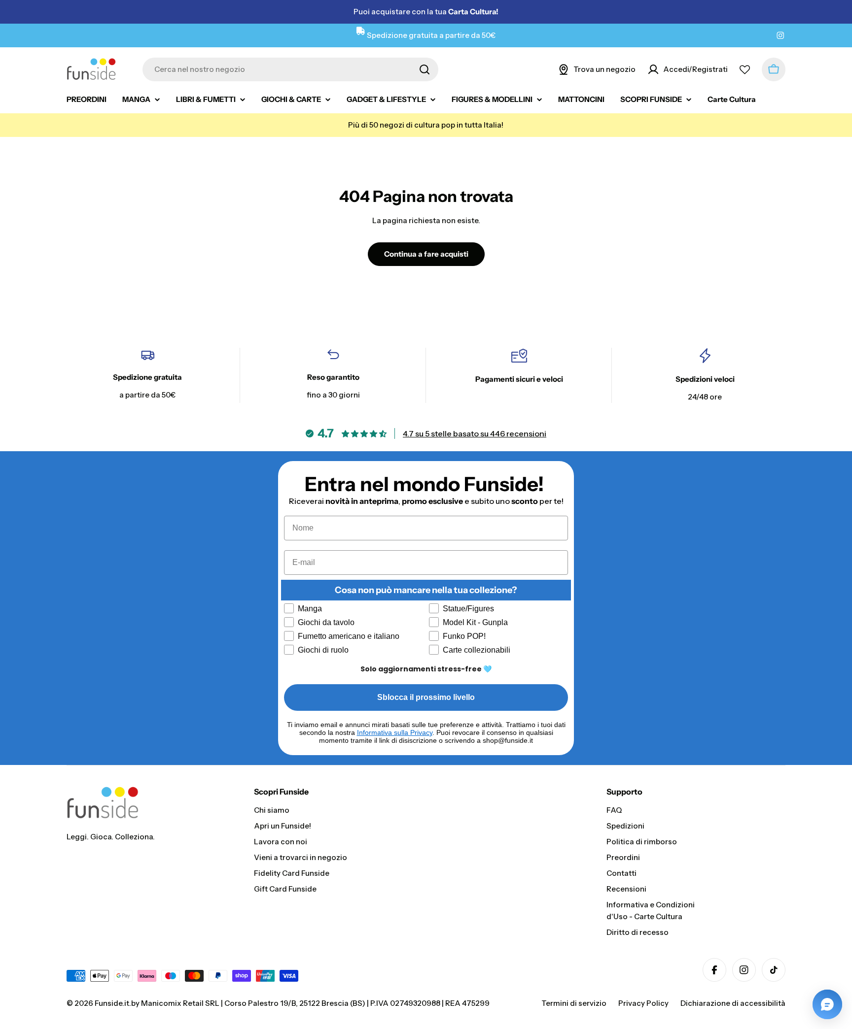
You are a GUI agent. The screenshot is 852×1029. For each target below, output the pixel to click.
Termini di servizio (573, 1003)
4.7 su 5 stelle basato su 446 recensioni (474, 433)
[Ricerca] (424, 69)
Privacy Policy (643, 1003)
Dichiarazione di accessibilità (732, 1003)
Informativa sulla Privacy (394, 732)
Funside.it (112, 1003)
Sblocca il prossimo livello (426, 697)
